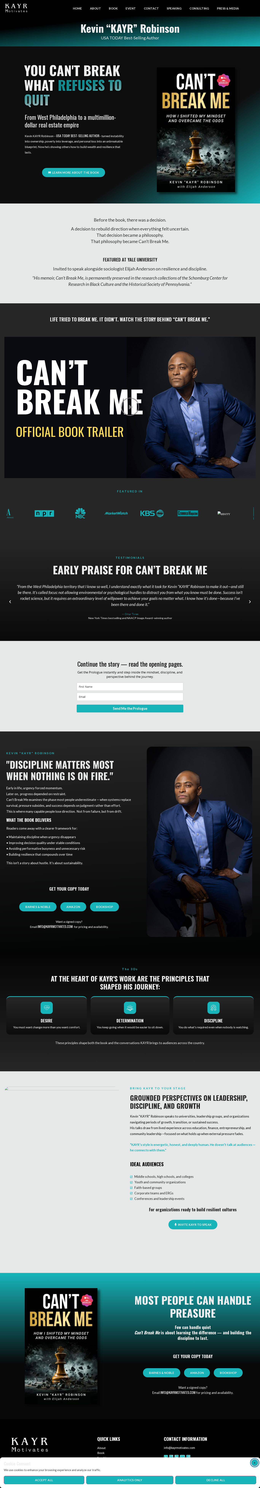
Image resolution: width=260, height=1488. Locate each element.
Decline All (216, 1480)
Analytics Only (129, 1480)
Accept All (44, 1480)
